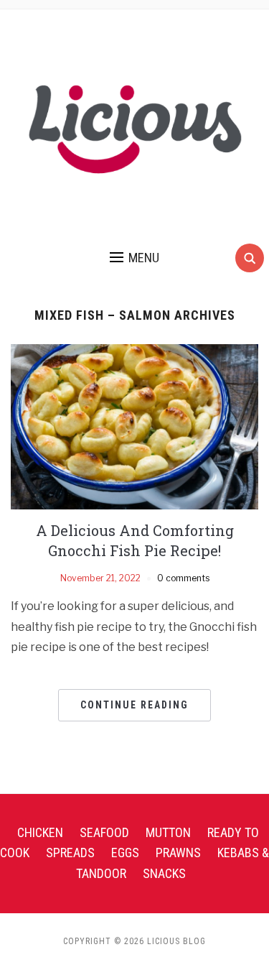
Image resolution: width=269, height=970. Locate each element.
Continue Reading (134, 705)
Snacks (164, 873)
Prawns (178, 852)
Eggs (125, 852)
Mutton (168, 832)
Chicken (40, 832)
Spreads (70, 852)
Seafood (104, 832)
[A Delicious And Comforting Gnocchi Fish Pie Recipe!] (134, 426)
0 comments (183, 578)
